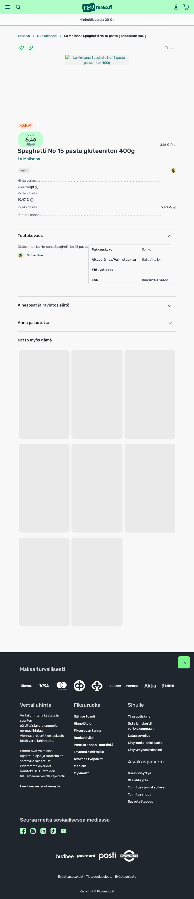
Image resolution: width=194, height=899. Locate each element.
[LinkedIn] (43, 831)
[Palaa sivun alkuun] (184, 662)
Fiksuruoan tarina (87, 730)
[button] (8, 7)
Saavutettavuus (140, 801)
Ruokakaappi (47, 36)
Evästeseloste (125, 876)
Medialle (80, 766)
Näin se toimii (84, 716)
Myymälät (81, 773)
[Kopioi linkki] (30, 48)
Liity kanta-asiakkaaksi (145, 743)
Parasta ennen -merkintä (93, 745)
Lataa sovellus (139, 736)
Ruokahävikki (84, 738)
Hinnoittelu (82, 723)
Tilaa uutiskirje (139, 716)
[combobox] (170, 48)
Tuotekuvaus (30, 235)
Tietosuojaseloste (99, 876)
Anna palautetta (33, 322)
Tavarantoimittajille (89, 752)
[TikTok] (53, 831)
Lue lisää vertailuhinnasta (40, 786)
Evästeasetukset (70, 876)
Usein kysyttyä (139, 773)
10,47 (31, 144)
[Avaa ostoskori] (186, 7)
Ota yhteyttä (138, 780)
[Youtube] (63, 831)
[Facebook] (23, 831)
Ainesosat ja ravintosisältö (43, 305)
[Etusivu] (97, 7)
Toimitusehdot (139, 794)
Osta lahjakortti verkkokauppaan (141, 726)
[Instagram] (33, 831)
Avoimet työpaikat (88, 759)
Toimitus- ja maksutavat (147, 787)
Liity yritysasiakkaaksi (145, 750)
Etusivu (24, 36)
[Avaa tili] (176, 7)
